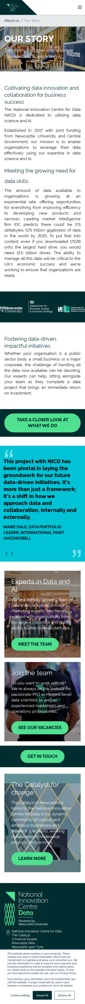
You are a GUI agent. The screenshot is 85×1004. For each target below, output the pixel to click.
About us (11, 21)
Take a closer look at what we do (42, 422)
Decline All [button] (64, 995)
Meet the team (35, 644)
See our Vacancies (39, 727)
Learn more (32, 858)
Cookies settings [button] (20, 995)
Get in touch (42, 756)
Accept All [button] (42, 995)
